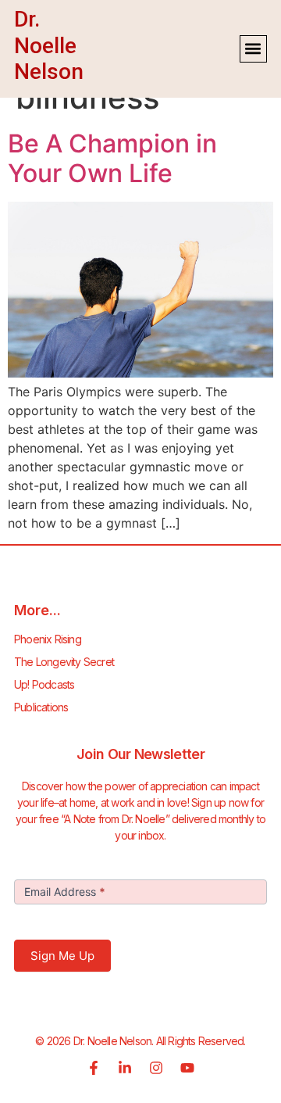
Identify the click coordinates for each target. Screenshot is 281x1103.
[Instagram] (156, 1068)
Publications (41, 707)
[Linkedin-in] (125, 1068)
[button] (253, 49)
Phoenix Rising (47, 639)
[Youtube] (187, 1068)
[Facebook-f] (94, 1068)
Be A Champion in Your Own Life (112, 158)
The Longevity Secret (64, 661)
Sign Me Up (62, 955)
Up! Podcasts (44, 684)
